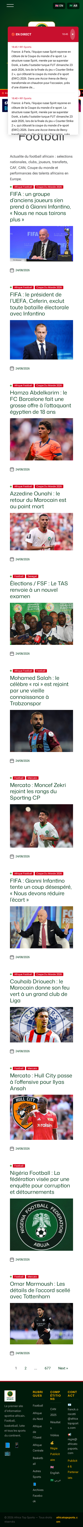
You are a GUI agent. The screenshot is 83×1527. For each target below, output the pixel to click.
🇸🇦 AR (73, 5)
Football (18, 576)
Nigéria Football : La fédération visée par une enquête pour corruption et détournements (40, 1182)
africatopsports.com (67, 1519)
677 (48, 1368)
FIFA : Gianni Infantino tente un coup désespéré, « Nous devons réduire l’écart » (41, 890)
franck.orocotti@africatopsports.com (73, 1418)
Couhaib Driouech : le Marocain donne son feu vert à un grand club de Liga (39, 991)
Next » (63, 1368)
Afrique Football (23, 187)
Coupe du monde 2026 (49, 187)
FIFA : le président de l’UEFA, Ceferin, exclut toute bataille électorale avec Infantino (39, 304)
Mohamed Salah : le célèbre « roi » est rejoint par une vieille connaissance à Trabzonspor (39, 690)
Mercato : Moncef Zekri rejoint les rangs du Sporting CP (38, 791)
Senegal (32, 576)
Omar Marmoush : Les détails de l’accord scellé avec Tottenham (40, 1290)
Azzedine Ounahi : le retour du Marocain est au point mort (38, 500)
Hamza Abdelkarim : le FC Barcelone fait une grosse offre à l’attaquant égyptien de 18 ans (40, 402)
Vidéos (54, 1435)
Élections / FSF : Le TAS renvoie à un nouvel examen (39, 590)
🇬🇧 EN (59, 5)
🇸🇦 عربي (55, 1480)
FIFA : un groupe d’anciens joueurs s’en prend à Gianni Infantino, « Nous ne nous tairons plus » (40, 206)
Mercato (32, 778)
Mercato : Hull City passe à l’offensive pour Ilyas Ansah (41, 1082)
